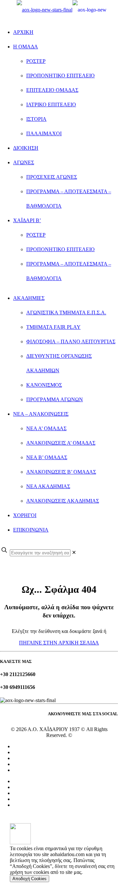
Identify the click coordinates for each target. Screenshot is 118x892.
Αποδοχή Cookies (29, 878)
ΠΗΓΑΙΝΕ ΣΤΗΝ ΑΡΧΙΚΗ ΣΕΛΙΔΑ (59, 642)
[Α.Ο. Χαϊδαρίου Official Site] (62, 10)
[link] (74, 552)
